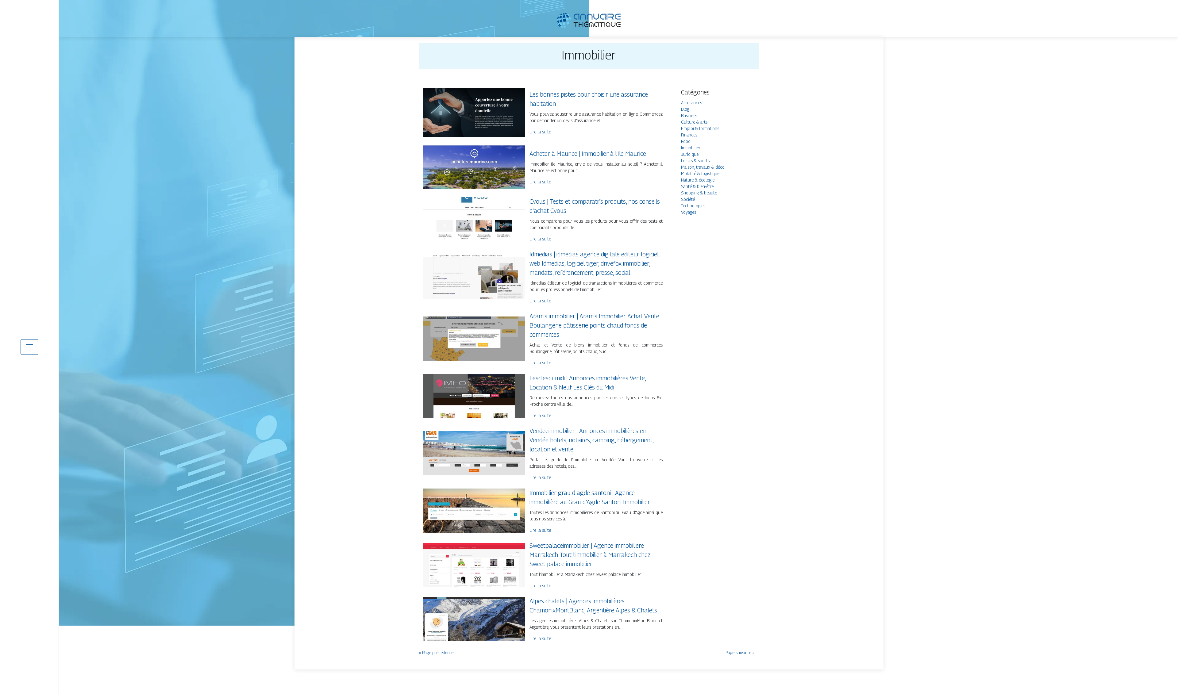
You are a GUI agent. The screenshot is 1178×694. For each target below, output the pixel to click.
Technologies (693, 205)
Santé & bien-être (697, 186)
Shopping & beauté (699, 192)
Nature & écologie (697, 179)
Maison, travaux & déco (703, 167)
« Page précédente (436, 652)
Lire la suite (540, 131)
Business (689, 115)
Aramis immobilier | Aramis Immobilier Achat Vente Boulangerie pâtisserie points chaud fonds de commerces (594, 325)
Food (686, 141)
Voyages (688, 212)
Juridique (690, 154)
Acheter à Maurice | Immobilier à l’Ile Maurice (587, 153)
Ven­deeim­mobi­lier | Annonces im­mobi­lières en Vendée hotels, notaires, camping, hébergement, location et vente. (591, 440)
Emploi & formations (700, 128)
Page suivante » (740, 652)
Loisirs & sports (695, 160)
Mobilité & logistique (700, 173)
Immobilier (690, 147)
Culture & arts (694, 122)
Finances (689, 134)
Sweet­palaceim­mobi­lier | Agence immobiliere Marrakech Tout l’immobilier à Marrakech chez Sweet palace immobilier (590, 555)
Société (688, 199)
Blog (685, 109)
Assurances (691, 102)
